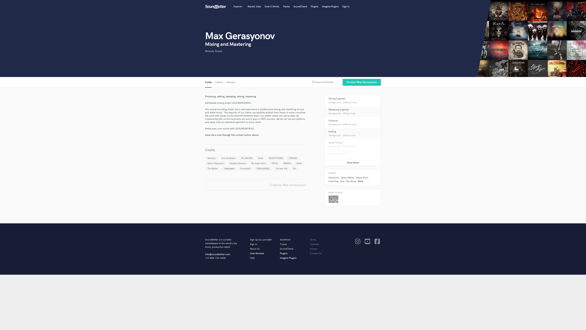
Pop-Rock (351, 181)
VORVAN (293, 158)
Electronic (334, 177)
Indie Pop (333, 181)
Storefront (285, 239)
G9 (294, 168)
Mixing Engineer (337, 98)
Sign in (345, 6)
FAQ (252, 258)
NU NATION (246, 158)
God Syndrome (228, 158)
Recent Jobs (254, 6)
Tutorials (314, 244)
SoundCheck (300, 6)
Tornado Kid (281, 168)
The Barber (213, 168)
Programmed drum (338, 153)
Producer (333, 120)
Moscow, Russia (213, 51)
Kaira (260, 158)
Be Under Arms (258, 163)
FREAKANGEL (263, 168)
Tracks (286, 6)
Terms (313, 239)
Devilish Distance (238, 163)
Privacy (313, 249)
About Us (255, 249)
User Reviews (257, 253)
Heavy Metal (347, 177)
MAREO (287, 163)
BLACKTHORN (276, 158)
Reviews (231, 82)
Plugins (314, 6)
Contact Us (316, 253)
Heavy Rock (362, 177)
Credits (219, 82)
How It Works (272, 6)
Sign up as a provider (261, 239)
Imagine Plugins (330, 6)
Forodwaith (245, 168)
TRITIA (274, 163)
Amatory (212, 158)
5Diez (299, 163)
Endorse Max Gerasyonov (288, 185)
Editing (332, 131)
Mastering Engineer (339, 109)
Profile (208, 82)
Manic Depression (216, 163)
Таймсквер (229, 168)
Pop (342, 181)
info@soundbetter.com (217, 254)
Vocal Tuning (335, 142)
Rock (360, 181)
